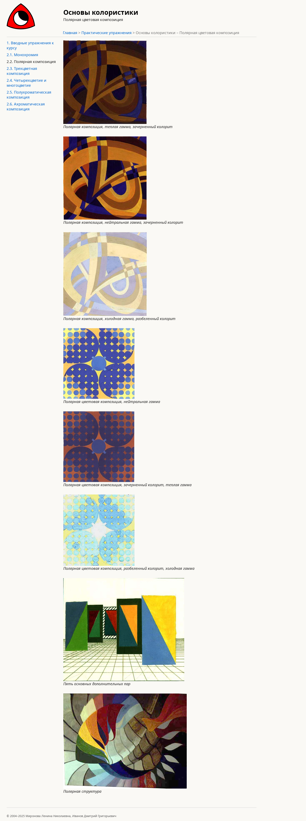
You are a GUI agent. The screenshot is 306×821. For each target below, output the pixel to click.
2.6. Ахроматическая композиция (26, 106)
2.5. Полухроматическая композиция (29, 95)
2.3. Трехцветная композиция (22, 71)
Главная (70, 32)
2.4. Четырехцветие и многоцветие (26, 83)
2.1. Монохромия (22, 54)
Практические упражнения (106, 32)
